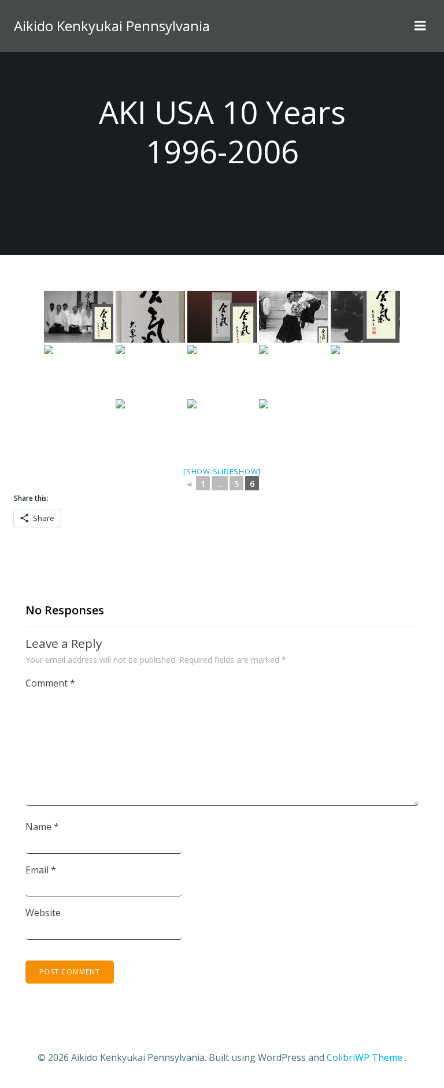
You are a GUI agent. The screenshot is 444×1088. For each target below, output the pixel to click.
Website (43, 912)
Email (40, 870)
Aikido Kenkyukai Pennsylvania (112, 25)
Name (42, 826)
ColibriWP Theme (364, 1057)
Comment (50, 683)
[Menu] (420, 26)
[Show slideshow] (222, 471)
